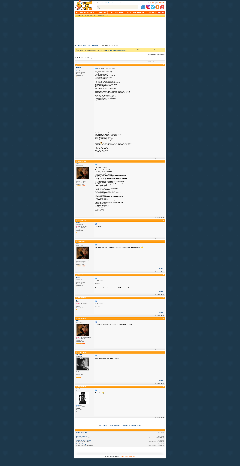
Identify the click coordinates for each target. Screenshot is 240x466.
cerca (106, 15)
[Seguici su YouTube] (162, 9)
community (151, 12)
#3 (163, 220)
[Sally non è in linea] (82, 172)
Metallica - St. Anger (81, 436)
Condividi (161, 154)
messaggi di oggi (89, 15)
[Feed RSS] (157, 9)
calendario (101, 15)
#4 (163, 241)
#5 (163, 274)
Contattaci (132, 456)
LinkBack (149, 61)
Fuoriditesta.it (106, 3)
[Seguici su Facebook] (143, 9)
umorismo (119, 12)
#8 (163, 352)
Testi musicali (95, 45)
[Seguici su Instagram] (148, 9)
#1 (163, 64)
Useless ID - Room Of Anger (83, 440)
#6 (163, 297)
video (110, 12)
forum (161, 12)
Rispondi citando (160, 158)
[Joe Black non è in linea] (82, 364)
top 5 (128, 12)
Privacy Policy (124, 456)
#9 (163, 386)
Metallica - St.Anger (81, 444)
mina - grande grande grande (131, 425)
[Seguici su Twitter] (152, 9)
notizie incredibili (88, 12)
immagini (102, 12)
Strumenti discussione (157, 61)
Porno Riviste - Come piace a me (110, 425)
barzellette (138, 12)
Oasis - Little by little (81, 432)
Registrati (161, 2)
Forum (79, 45)
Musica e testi (86, 45)
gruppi (95, 15)
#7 (163, 318)
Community (115, 3)
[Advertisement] (120, 31)
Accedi (152, 2)
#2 (163, 161)
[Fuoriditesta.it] (84, 5)
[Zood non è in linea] (82, 398)
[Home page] (77, 12)
